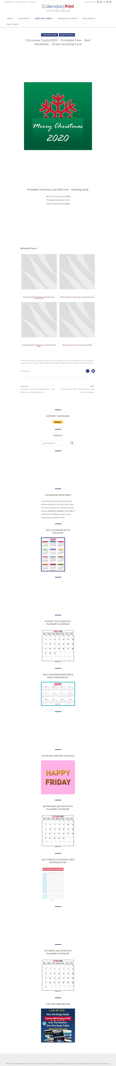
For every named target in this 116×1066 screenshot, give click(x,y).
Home (10, 18)
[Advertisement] (58, 66)
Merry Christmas (46, 363)
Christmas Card (64, 361)
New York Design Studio (82, 1063)
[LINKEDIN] (110, 2)
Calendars (23, 18)
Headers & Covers (67, 18)
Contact (32, 2)
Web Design (9, 2)
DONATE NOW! (90, 2)
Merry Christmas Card (63, 363)
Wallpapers (89, 18)
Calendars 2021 (21, 2)
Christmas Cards (50, 35)
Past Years (12, 24)
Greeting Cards (43, 18)
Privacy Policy (102, 1063)
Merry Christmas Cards (83, 363)
